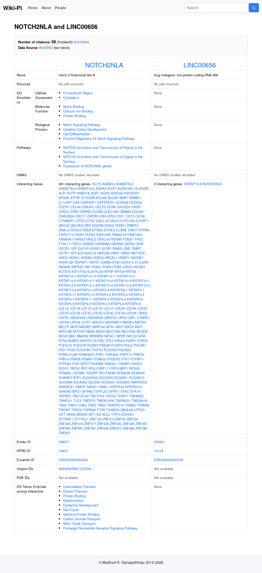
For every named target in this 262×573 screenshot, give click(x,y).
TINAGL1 (65, 400)
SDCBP (92, 372)
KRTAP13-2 (122, 285)
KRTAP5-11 (84, 299)
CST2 (130, 216)
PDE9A (104, 345)
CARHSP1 (88, 202)
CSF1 (120, 216)
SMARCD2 (139, 382)
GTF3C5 (77, 253)
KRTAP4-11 (67, 294)
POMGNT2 (87, 354)
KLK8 (99, 271)
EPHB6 (143, 229)
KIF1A (76, 271)
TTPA (101, 409)
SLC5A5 (94, 382)
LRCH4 (64, 322)
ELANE (121, 229)
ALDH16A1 (126, 188)
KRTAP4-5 (136, 294)
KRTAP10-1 (67, 276)
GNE (126, 248)
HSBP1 (123, 257)
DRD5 (86, 229)
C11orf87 (65, 202)
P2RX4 (119, 340)
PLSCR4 (110, 349)
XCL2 (106, 414)
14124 (158, 450)
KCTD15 (65, 271)
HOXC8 (98, 257)
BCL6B (101, 197)
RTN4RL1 (66, 372)
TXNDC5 (112, 409)
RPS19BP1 (119, 368)
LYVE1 (86, 322)
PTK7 (125, 359)
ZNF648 (103, 428)
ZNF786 (141, 428)
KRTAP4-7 (66, 299)
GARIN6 (117, 243)
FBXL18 (103, 239)
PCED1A (65, 345)
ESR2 (63, 234)
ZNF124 (96, 418)
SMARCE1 (67, 386)
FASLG (91, 239)
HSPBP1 (81, 262)
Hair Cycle (71, 509)
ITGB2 (96, 266)
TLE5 (77, 400)
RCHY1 (64, 368)
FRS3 (139, 239)
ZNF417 (90, 423)
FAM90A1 (66, 239)
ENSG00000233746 (168, 459)
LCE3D (97, 312)
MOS (74, 326)
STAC (125, 391)
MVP (119, 326)
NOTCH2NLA (104, 64)
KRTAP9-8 (133, 303)
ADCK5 (100, 188)
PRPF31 (126, 354)
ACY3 (96, 183)
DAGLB (64, 225)
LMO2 (122, 317)
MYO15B (65, 331)
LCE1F (109, 308)
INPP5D (77, 266)
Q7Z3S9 (85, 468)
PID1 (62, 349)
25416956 (81, 42)
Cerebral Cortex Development (85, 129)
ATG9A (64, 197)
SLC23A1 (121, 377)
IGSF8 (125, 262)
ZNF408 (64, 423)
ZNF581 (77, 428)
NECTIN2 (113, 331)
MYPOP (79, 331)
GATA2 (129, 243)
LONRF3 (143, 317)
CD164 (76, 206)
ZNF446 (128, 423)
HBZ (133, 253)
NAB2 (90, 331)
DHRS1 (120, 225)
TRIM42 (143, 405)
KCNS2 (139, 266)
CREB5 (92, 216)
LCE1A (64, 308)
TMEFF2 (88, 400)
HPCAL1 (111, 257)
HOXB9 (86, 257)
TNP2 (92, 405)
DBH (87, 225)
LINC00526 (77, 317)
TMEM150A (105, 400)
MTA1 (110, 326)
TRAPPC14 (115, 405)
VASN (70, 414)
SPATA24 (117, 386)
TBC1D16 (97, 395)
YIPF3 (116, 414)
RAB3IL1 (111, 363)
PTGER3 (113, 359)
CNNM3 (125, 211)
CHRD (74, 211)
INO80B (64, 266)
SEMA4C (138, 372)
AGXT (112, 188)
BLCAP (113, 197)
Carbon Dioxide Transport (82, 518)
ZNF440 (116, 423)
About (46, 7)
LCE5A (131, 312)
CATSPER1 (105, 202)
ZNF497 (141, 423)
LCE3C (86, 312)
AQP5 (105, 193)
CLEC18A (111, 211)
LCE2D (64, 312)
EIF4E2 (109, 229)
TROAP (64, 409)
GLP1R (83, 248)
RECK (75, 368)
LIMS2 (142, 312)
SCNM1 (79, 372)
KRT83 (131, 271)
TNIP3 (72, 405)
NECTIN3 (128, 331)
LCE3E (109, 312)
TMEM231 (122, 400)
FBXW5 (116, 239)
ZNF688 (128, 428)
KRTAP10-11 (106, 276)
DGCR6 (97, 225)
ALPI (62, 193)
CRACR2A (66, 216)
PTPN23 (65, 363)
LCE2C (142, 308)
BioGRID (45, 47)
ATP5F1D (77, 197)
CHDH (135, 206)
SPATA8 (65, 391)
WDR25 (82, 414)
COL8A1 (138, 211)
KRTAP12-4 (104, 285)
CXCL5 (114, 220)
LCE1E (97, 308)
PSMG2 (100, 359)
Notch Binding (73, 106)
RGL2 (93, 368)
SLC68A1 (108, 382)
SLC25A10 (136, 377)
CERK (111, 206)
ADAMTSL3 (125, 183)
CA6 (76, 202)
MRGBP (85, 326)
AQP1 (95, 193)
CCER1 (64, 206)
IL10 (135, 262)
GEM (139, 243)
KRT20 (120, 271)
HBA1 (115, 253)
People (60, 7)
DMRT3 (132, 225)
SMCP (80, 386)
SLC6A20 (123, 382)
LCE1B (75, 308)
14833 (63, 450)
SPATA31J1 (134, 386)
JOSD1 (128, 266)
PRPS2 (138, 354)
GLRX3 (95, 248)
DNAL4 (64, 229)
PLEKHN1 (83, 349)
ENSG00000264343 (73, 459)
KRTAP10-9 (122, 280)
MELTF (64, 326)
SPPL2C (101, 391)
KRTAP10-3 (126, 276)
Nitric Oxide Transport (79, 523)
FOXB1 (128, 239)
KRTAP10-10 (86, 276)
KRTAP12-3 (85, 285)
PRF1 (100, 354)
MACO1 (98, 322)
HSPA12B (66, 262)
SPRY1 (114, 391)
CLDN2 (97, 211)
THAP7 (122, 395)
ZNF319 (108, 418)
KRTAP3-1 (136, 289)
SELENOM (107, 372)
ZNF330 (132, 418)
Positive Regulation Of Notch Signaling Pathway (99, 138)
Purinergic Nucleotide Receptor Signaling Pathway (100, 528)
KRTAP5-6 (135, 299)
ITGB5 (117, 266)
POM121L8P (68, 354)
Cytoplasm (71, 97)
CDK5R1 (88, 206)
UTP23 (139, 409)
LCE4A (120, 312)
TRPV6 (76, 409)
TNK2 (82, 405)
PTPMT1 (137, 359)
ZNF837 (64, 432)
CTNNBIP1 (67, 220)
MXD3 (129, 326)
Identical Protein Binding (81, 514)
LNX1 (132, 317)
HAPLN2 (103, 253)
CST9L (140, 216)
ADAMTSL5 (85, 188)
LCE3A (75, 312)
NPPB (121, 336)
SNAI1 (104, 386)
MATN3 (140, 322)
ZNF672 (116, 428)
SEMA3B (123, 372)
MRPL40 (98, 326)
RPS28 (134, 368)
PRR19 (64, 359)
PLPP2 (97, 349)
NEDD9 (141, 331)
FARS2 (79, 239)
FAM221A (119, 234)
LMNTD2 (110, 317)
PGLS (128, 345)
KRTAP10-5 (67, 280)
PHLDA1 (140, 345)
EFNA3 (97, 229)
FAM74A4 (134, 234)
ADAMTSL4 (67, 188)
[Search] (254, 7)
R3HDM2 (97, 363)
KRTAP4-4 (120, 294)
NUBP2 (73, 340)
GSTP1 (64, 253)
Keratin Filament (75, 491)
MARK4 (128, 322)
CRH (102, 216)
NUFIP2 (86, 340)
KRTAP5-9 (66, 303)
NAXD (100, 331)
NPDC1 (109, 336)
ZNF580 (64, 428)
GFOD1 (64, 248)
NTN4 (63, 340)
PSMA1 (87, 359)
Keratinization (73, 500)
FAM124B (103, 234)
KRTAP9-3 (99, 303)
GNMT (136, 248)
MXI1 (139, 326)
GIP (74, 248)
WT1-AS (95, 414)
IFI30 (116, 262)
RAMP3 (124, 363)
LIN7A (63, 317)
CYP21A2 (127, 220)
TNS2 (101, 405)
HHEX (63, 257)
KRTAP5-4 (118, 299)
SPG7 (76, 391)
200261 (159, 441)
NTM (141, 336)
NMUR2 (82, 336)
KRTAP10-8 (104, 280)
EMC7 (132, 229)
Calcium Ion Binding (78, 111)
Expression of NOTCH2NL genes (87, 165)
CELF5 (100, 206)
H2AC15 (90, 253)
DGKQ (109, 225)
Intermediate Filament (79, 486)
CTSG (80, 220)
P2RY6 (142, 340)
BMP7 (124, 197)
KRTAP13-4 (67, 289)
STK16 (135, 391)
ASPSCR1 (131, 193)
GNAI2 (117, 248)
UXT (62, 414)
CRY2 (111, 216)
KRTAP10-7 (85, 280)
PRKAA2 (112, 354)
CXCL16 (102, 220)
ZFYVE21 (81, 418)
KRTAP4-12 (85, 294)
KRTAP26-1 (119, 289)
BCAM (90, 197)
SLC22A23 (90, 377)
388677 (64, 441)
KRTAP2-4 (101, 289)
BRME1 (135, 197)
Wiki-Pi (12, 7)
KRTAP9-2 (83, 303)
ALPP (71, 193)
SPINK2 (88, 391)
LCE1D (86, 308)
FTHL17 (64, 243)
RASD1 (137, 363)
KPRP (109, 271)
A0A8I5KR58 (68, 468)
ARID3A (117, 193)
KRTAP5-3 (101, 299)
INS (87, 266)
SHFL (77, 377)
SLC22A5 (106, 377)
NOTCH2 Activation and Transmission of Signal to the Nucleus (103, 149)
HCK (141, 253)
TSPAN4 (89, 409)
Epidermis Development (81, 505)
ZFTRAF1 (66, 418)
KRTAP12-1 (141, 280)
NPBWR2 (96, 336)
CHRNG (85, 211)
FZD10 (76, 243)
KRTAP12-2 (67, 285)
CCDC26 (121, 202)
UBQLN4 (126, 409)
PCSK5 (92, 345)
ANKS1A (83, 193)
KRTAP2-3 (85, 289)
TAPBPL (65, 395)
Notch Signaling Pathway (81, 124)
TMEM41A (139, 400)
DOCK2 (75, 229)
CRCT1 (80, 216)
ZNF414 (77, 423)
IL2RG (143, 262)
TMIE (63, 405)
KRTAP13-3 (141, 285)
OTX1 (109, 340)
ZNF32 (120, 418)
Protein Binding (74, 115)
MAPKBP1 (113, 322)
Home (32, 7)
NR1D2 (132, 336)
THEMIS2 (136, 395)
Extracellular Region (78, 92)
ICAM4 (106, 262)
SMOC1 (92, 386)
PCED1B (79, 345)
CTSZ (90, 220)
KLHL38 (88, 271)
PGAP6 (117, 345)
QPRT (84, 363)
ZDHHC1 (128, 414)
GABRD (88, 243)
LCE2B (131, 308)
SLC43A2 (80, 382)
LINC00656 (199, 64)
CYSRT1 (142, 220)
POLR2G (124, 349)
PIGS (71, 349)
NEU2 (63, 336)
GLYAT (106, 248)
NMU (72, 336)
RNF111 (104, 368)
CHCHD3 (123, 206)
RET (84, 368)
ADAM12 (108, 183)
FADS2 (90, 234)
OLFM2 (98, 340)
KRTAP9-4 (116, 303)
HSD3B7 (136, 257)
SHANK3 (65, 377)
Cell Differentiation (76, 133)
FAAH (79, 234)
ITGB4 (106, 266)
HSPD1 (94, 262)
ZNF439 (103, 423)
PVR (75, 363)
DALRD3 (77, 225)
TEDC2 (110, 395)
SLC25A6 (65, 382)
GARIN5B (102, 243)
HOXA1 (74, 257)
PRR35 (75, 359)
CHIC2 (63, 211)
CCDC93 (135, 202)
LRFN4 (75, 322)
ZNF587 (90, 428)
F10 (71, 234)
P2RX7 (131, 340)
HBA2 (125, 253)
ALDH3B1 (142, 188)
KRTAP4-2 (103, 294)
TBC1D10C (80, 395)
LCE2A (120, 308)
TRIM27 (131, 405)
